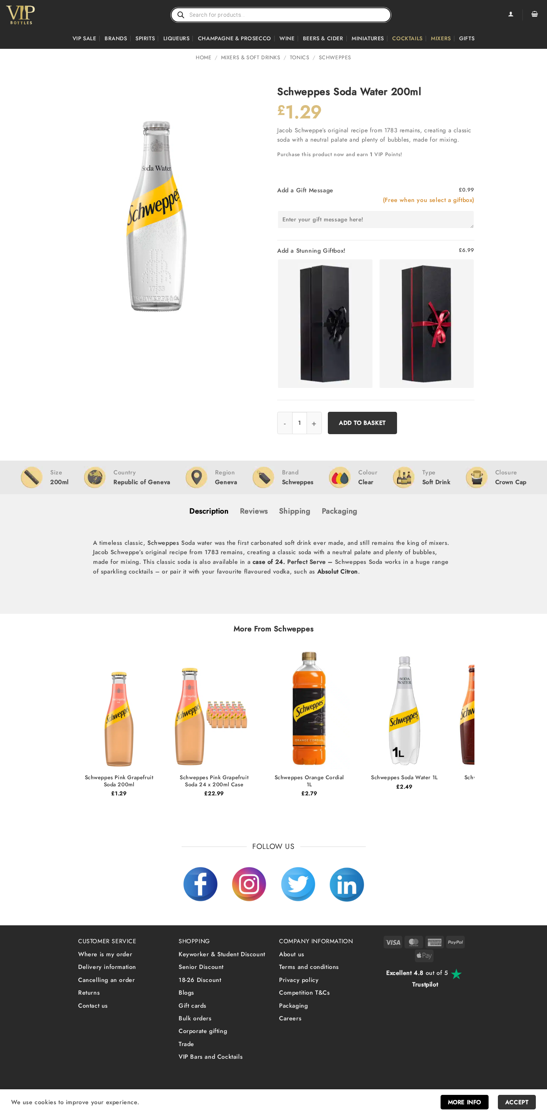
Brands (116, 38)
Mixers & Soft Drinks (251, 57)
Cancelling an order (106, 980)
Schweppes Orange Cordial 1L (309, 781)
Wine (286, 38)
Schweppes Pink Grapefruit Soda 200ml (119, 781)
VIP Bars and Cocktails (211, 1056)
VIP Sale (84, 38)
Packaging (293, 1005)
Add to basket (362, 422)
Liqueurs (176, 38)
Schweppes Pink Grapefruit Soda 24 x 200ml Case (214, 781)
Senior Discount (201, 967)
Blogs (186, 992)
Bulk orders (195, 1018)
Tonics (300, 57)
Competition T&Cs (304, 992)
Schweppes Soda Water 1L (404, 777)
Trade (186, 1044)
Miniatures (368, 38)
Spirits (145, 38)
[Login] (510, 15)
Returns (89, 992)
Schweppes (335, 57)
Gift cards (193, 1005)
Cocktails (407, 38)
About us (291, 954)
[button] (535, 15)
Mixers (441, 38)
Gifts (466, 38)
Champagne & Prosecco (234, 38)
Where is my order (105, 954)
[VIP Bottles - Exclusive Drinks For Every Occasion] (37, 15)
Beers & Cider (323, 38)
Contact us (93, 1005)
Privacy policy (299, 980)
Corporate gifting (203, 1031)
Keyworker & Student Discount (222, 954)
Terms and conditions (309, 967)
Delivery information (107, 967)
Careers (290, 1018)
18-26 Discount (200, 980)
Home (203, 57)
